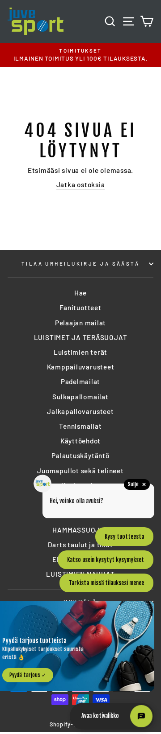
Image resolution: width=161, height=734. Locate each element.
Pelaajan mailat (80, 323)
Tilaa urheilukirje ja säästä (80, 264)
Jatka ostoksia (80, 184)
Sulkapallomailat (80, 397)
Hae (80, 293)
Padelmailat (80, 381)
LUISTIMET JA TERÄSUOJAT (80, 337)
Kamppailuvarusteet (80, 367)
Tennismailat (80, 426)
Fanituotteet (80, 307)
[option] (80, 55)
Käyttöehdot (80, 441)
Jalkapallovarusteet (80, 411)
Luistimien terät (80, 352)
